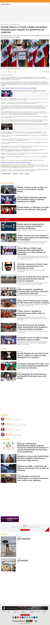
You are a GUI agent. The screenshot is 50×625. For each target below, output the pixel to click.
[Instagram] (20, 617)
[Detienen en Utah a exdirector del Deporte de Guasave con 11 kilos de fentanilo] (8, 468)
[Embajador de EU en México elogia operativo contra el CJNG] (8, 340)
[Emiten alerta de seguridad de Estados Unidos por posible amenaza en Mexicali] (8, 227)
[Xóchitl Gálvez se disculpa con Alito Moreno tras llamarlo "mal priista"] (8, 209)
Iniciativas (27, 173)
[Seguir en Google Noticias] (48, 72)
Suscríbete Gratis (25, 529)
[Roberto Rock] (3, 419)
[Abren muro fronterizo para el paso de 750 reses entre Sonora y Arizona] (8, 303)
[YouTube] (18, 617)
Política (21, 173)
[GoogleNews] (32, 617)
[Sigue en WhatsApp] (46, 72)
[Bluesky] (27, 617)
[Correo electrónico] (10, 72)
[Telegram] (8, 72)
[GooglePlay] (37, 617)
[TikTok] (23, 617)
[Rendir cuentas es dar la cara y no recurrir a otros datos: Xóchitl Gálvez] (8, 189)
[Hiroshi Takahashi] (3, 424)
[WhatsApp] (6, 72)
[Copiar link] (13, 72)
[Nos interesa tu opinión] (25, 608)
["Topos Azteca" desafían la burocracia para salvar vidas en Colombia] (8, 315)
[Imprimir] (15, 72)
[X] (4, 72)
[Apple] (34, 617)
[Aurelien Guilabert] (3, 434)
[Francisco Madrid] (3, 429)
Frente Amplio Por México (6, 173)
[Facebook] (1, 72)
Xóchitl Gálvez (15, 173)
